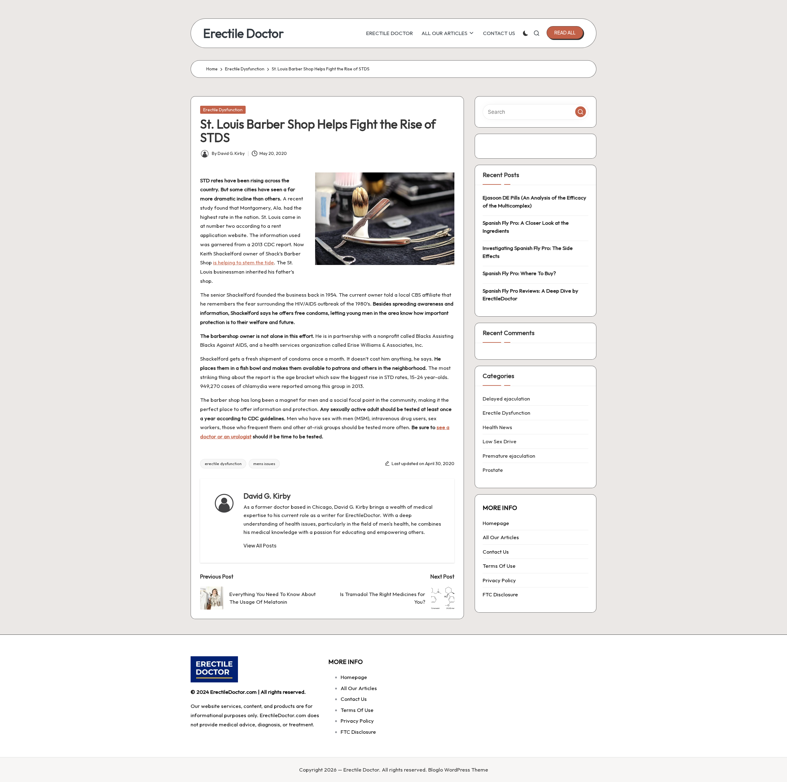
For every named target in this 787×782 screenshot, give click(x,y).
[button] (565, 32)
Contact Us (496, 551)
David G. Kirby (267, 495)
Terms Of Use (499, 566)
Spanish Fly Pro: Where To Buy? (519, 273)
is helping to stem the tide (243, 262)
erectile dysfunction (223, 463)
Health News (497, 427)
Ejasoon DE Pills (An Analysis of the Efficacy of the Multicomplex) (534, 201)
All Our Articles (501, 537)
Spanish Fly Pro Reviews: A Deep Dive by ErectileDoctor (530, 294)
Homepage (496, 523)
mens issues (264, 463)
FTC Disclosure (500, 594)
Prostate (493, 470)
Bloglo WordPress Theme (458, 769)
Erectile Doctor (243, 33)
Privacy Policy (499, 580)
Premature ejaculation (509, 455)
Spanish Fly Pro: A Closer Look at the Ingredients (526, 226)
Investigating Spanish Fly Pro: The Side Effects (528, 252)
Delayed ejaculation (506, 398)
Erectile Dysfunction (223, 110)
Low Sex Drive (499, 441)
